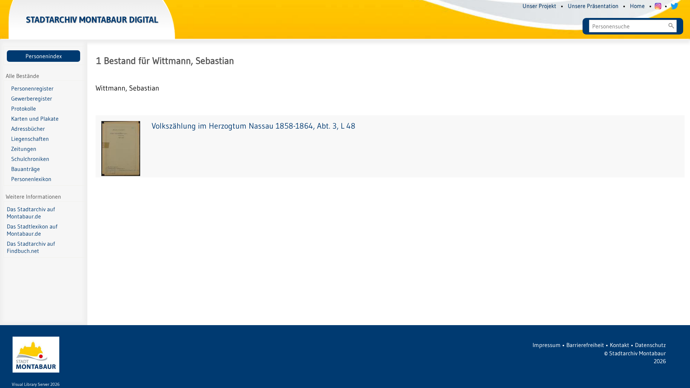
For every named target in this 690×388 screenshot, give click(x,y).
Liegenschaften (30, 138)
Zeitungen (23, 148)
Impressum (547, 344)
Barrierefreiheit (585, 344)
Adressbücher (28, 128)
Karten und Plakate (35, 118)
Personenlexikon (31, 179)
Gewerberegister (31, 98)
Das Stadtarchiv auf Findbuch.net (31, 247)
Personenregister (32, 88)
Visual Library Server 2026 (36, 384)
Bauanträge (25, 168)
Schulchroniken (30, 158)
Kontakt (619, 344)
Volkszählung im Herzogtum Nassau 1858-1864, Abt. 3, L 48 (253, 126)
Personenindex (44, 56)
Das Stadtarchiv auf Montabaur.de (31, 212)
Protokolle (23, 108)
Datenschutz (650, 344)
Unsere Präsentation (593, 5)
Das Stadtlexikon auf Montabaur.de (32, 230)
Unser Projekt (539, 5)
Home (637, 5)
